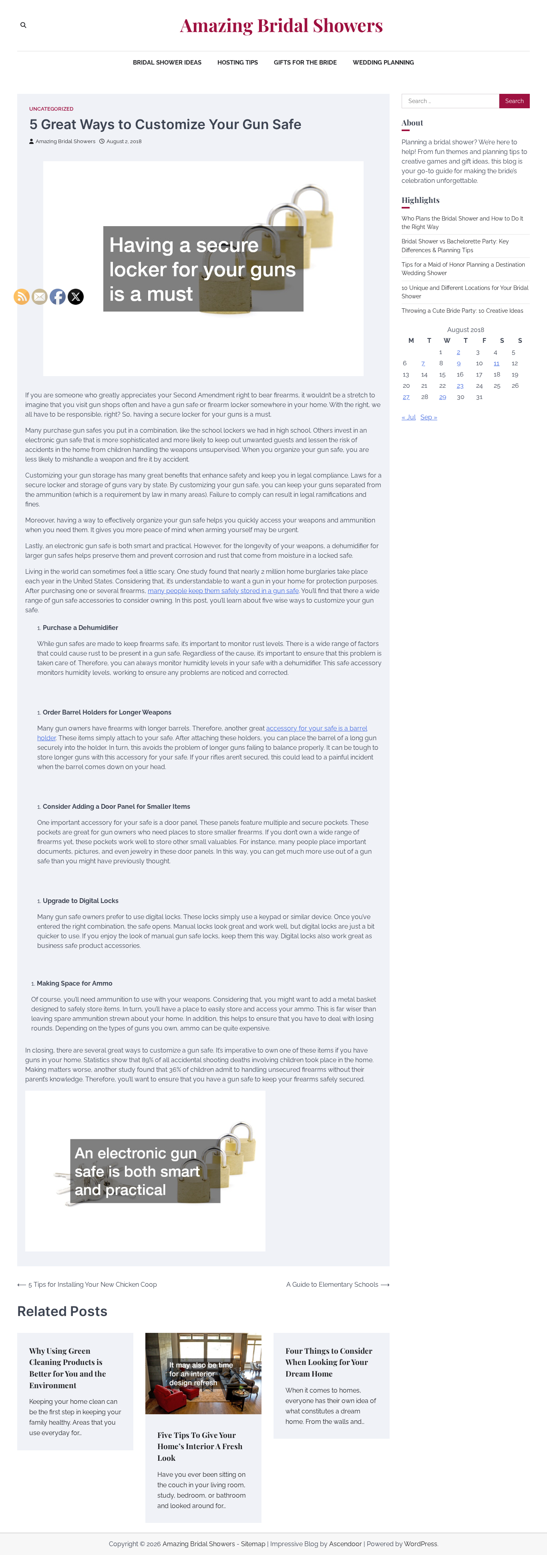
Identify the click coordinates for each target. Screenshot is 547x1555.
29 (442, 397)
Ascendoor (345, 1544)
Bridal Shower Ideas (167, 62)
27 (406, 397)
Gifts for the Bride (305, 62)
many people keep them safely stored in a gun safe (223, 591)
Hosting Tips (237, 62)
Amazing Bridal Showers (281, 25)
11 (496, 363)
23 (460, 385)
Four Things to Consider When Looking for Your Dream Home (329, 1362)
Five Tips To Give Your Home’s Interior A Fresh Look (200, 1446)
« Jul (409, 417)
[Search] (23, 25)
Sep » (428, 417)
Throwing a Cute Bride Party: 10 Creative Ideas (462, 311)
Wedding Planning (383, 62)
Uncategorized (51, 109)
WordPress (420, 1544)
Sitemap (253, 1544)
